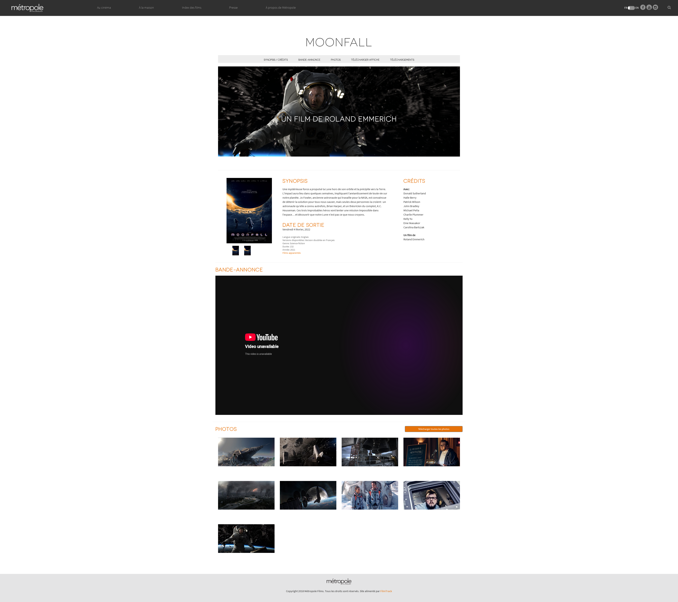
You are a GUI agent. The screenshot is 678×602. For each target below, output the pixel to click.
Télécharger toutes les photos (433, 429)
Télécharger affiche (365, 59)
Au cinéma (104, 7)
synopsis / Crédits (276, 59)
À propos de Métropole (281, 7)
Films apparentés (291, 252)
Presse (233, 7)
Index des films (191, 7)
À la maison (146, 7)
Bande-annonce (309, 59)
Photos (336, 59)
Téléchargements (402, 59)
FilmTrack (386, 591)
